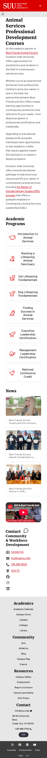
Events (23, 664)
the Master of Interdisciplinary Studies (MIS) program (23, 191)
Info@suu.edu (22, 710)
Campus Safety (23, 676)
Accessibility (11, 750)
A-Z (27, 756)
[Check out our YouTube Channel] (34, 745)
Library (23, 630)
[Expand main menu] (40, 5)
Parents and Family (23, 692)
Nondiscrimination (25, 750)
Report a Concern (23, 687)
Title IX (20, 756)
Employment (23, 682)
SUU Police (23, 698)
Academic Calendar (23, 609)
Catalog (23, 619)
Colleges (23, 625)
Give (23, 734)
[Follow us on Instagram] (12, 745)
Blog (23, 653)
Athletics (23, 648)
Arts (23, 643)
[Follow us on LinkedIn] (27, 745)
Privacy (37, 750)
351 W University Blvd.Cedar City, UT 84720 (23, 719)
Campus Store (23, 614)
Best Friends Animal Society (22, 52)
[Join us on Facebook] (19, 745)
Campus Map (23, 658)
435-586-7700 (22, 728)
